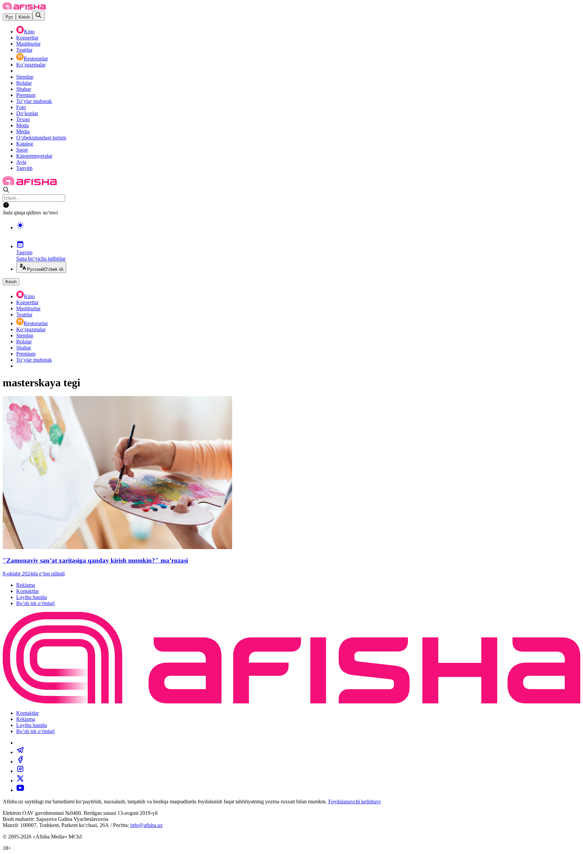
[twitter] (20, 780)
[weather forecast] (298, 232)
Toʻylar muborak (34, 101)
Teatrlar (24, 50)
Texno (23, 119)
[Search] (38, 16)
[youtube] (20, 790)
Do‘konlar (27, 113)
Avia (21, 162)
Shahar (23, 89)
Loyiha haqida (31, 597)
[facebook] (20, 762)
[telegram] (20, 752)
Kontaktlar (27, 591)
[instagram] (20, 771)
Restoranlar (36, 58)
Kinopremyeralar (34, 156)
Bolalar (24, 83)
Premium (25, 95)
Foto (21, 107)
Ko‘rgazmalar (31, 65)
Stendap (24, 77)
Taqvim (24, 168)
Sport (22, 150)
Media (23, 131)
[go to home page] (24, 7)
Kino (29, 31)
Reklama (25, 585)
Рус (9, 17)
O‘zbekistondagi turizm (41, 137)
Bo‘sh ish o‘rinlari (35, 603)
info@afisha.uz (146, 825)
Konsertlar (27, 38)
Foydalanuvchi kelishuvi (354, 801)
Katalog (24, 144)
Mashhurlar (28, 44)
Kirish (24, 17)
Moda (22, 125)
